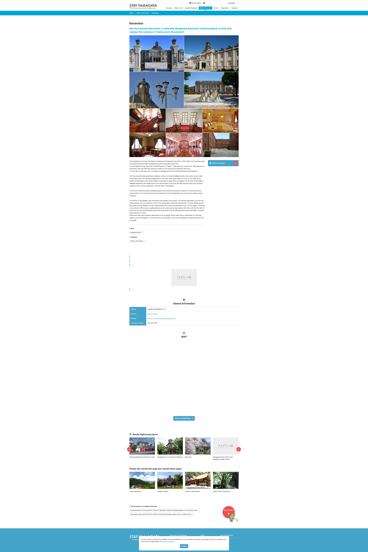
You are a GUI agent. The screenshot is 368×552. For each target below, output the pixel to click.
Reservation (225, 8)
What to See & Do (205, 8)
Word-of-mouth (152, 314)
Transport (234, 8)
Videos (202, 535)
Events (216, 8)
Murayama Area (135, 232)
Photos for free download (178, 535)
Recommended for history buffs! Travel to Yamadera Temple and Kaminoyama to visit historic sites (163, 510)
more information (168, 541)
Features (169, 8)
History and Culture (136, 241)
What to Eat (179, 8)
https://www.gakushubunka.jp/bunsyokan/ (161, 318)
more (131, 439)
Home (131, 13)
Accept (184, 546)
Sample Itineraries (191, 8)
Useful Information (226, 535)
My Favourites (196, 3)
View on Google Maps (182, 418)
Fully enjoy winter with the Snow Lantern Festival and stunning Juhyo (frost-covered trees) (160, 514)
